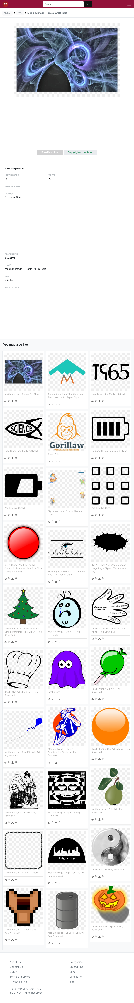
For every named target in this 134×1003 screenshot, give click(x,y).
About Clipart (55, 454)
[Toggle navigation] (129, 4)
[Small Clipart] (67, 669)
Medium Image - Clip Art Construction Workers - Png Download (62, 752)
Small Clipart (54, 692)
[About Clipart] (67, 431)
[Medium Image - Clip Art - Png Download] (67, 609)
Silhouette (75, 976)
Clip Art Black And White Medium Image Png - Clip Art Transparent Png (108, 568)
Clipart (73, 971)
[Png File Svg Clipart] (23, 485)
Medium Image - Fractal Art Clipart (22, 394)
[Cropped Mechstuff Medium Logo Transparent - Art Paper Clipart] (67, 371)
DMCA (13, 971)
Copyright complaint (80, 152)
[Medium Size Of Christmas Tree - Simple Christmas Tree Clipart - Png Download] (23, 606)
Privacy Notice (18, 981)
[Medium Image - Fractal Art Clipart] (67, 59)
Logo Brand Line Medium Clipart (108, 394)
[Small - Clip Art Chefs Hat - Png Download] (23, 669)
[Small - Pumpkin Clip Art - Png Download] (110, 903)
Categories (76, 962)
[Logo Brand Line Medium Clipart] (110, 371)
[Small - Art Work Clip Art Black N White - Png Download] (110, 606)
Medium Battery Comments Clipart (109, 451)
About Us (15, 962)
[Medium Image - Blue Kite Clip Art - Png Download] (23, 729)
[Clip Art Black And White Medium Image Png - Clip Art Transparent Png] (110, 542)
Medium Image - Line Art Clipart (21, 872)
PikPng (7, 13)
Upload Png (76, 966)
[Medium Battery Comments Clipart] (110, 428)
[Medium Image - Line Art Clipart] (23, 850)
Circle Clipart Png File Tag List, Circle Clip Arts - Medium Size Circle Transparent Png (23, 568)
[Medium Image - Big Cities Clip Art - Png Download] (67, 850)
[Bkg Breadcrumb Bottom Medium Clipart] (67, 488)
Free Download (50, 152)
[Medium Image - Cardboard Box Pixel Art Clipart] (23, 907)
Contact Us (16, 966)
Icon (72, 981)
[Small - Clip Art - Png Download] (110, 846)
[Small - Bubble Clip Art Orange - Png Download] (110, 726)
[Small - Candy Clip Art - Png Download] (110, 666)
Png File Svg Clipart (14, 508)
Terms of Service (20, 976)
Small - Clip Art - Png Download (108, 869)
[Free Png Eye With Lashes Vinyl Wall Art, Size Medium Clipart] (67, 548)
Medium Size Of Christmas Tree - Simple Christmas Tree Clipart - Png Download (23, 631)
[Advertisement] (67, 125)
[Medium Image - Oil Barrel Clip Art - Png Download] (67, 910)
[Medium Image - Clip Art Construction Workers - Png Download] (67, 726)
